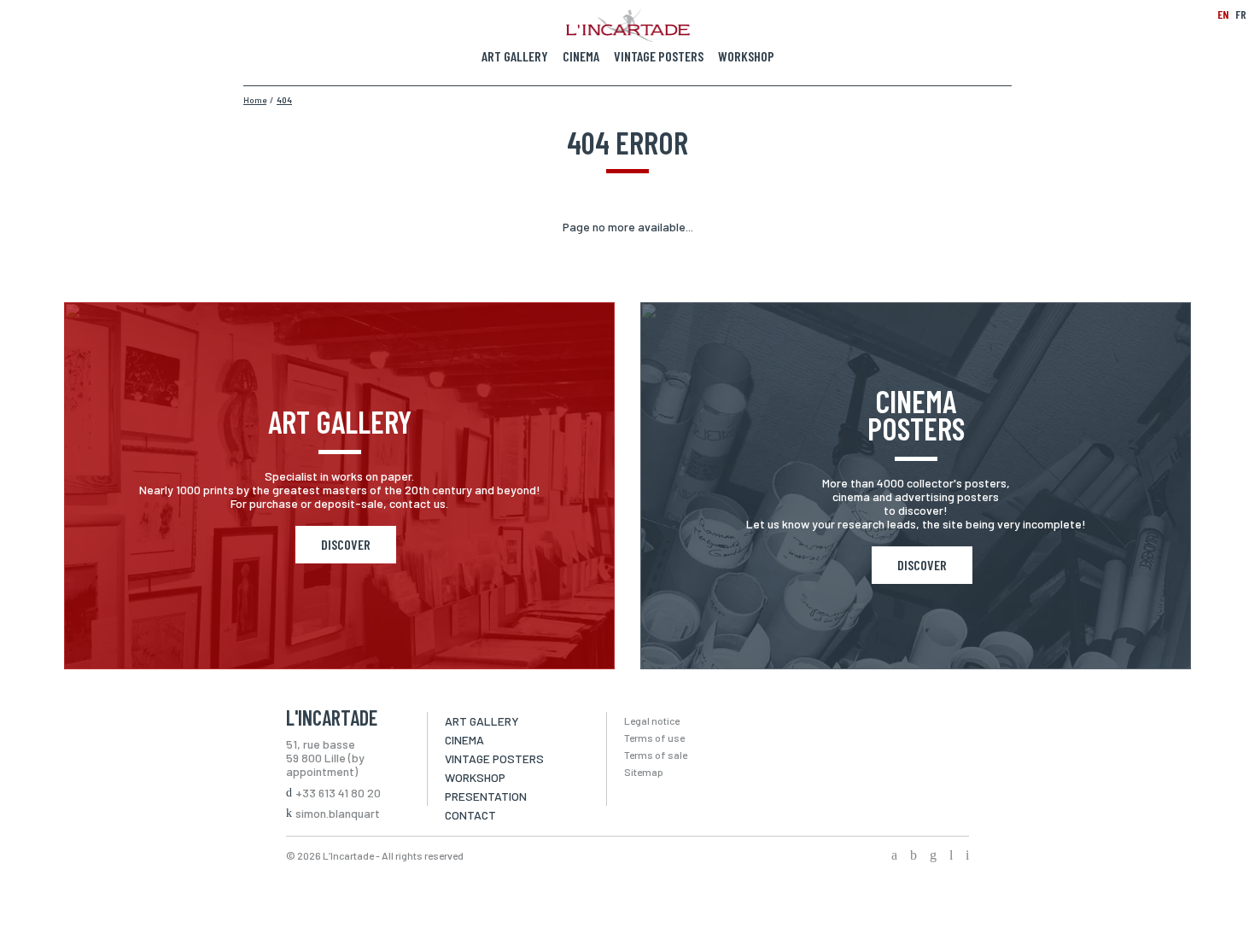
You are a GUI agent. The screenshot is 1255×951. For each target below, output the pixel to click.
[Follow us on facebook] (894, 856)
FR (1240, 14)
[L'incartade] (628, 36)
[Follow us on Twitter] (913, 856)
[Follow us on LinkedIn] (951, 856)
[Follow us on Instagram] (933, 856)
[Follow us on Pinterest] (967, 856)
